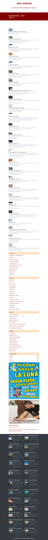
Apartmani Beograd (13, 47)
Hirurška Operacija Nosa (14, 498)
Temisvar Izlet (12, 350)
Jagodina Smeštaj (13, 162)
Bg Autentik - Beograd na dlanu (16, 255)
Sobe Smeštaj (12, 222)
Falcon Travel (12, 283)
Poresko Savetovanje (29, 528)
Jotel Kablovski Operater (14, 337)
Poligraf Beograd (13, 341)
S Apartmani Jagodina (14, 213)
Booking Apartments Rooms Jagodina (18, 152)
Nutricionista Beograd (14, 344)
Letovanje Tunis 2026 (29, 460)
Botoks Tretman (13, 506)
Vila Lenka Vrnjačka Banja (15, 238)
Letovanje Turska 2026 (29, 452)
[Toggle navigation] (24, 11)
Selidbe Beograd (13, 285)
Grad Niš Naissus (13, 348)
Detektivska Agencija (14, 303)
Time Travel (11, 293)
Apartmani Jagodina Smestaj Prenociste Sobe (20, 90)
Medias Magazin (12, 339)
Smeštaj (11, 18)
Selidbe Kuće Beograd (14, 480)
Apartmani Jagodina (13, 82)
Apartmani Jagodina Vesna (15, 99)
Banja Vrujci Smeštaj (14, 116)
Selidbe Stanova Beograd (30, 480)
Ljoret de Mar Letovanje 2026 (31, 444)
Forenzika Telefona (13, 342)
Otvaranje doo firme (29, 519)
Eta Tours (11, 281)
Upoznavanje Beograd (14, 261)
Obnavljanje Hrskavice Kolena (31, 489)
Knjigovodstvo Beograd (14, 309)
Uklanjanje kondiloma (29, 506)
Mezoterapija (27, 498)
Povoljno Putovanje (13, 259)
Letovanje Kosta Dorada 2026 (16, 435)
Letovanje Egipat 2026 (14, 460)
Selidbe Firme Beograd (14, 470)
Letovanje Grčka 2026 (14, 444)
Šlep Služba (11, 307)
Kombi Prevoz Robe (13, 299)
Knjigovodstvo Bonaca (14, 295)
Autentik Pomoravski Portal (15, 265)
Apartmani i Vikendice (14, 73)
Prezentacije (12, 272)
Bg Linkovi (11, 274)
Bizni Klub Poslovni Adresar (15, 346)
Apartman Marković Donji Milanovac (17, 31)
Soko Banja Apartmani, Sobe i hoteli (17, 229)
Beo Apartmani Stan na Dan (15, 135)
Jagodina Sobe (12, 318)
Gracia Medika (12, 287)
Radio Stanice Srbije (13, 267)
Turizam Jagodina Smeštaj (15, 328)
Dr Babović (11, 289)
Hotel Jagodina (12, 322)
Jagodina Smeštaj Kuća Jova (15, 170)
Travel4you (11, 297)
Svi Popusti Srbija (13, 263)
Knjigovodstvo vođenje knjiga (16, 519)
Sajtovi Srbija (12, 270)
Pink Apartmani (12, 205)
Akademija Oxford (13, 335)
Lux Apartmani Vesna (14, 187)
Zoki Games (11, 333)
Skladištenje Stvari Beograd (31, 470)
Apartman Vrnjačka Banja (15, 39)
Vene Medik (11, 305)
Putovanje (11, 257)
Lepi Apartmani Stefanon (15, 179)
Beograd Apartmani (13, 143)
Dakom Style (12, 291)
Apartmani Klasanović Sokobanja (16, 108)
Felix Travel (11, 280)
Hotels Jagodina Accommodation (16, 326)
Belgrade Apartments (14, 126)
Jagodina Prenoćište (13, 320)
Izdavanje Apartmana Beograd (16, 301)
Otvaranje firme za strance (15, 528)
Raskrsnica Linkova (13, 269)
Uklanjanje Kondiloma (14, 489)
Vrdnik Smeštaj (12, 247)
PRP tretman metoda (14, 512)
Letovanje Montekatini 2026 (31, 435)
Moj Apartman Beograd (14, 196)
